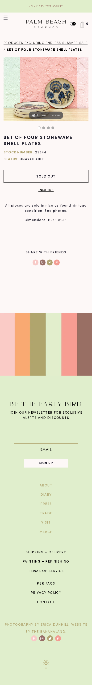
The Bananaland (49, 632)
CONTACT (46, 602)
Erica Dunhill (55, 625)
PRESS (46, 504)
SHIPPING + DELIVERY (46, 552)
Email (46, 449)
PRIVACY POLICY (46, 593)
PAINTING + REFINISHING (46, 562)
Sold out (45, 176)
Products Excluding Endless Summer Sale (46, 43)
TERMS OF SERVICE (46, 571)
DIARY (46, 495)
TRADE (46, 513)
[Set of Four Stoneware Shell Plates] (39, 127)
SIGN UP (46, 463)
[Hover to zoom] (46, 89)
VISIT (46, 523)
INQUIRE (46, 190)
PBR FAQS (46, 583)
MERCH (46, 532)
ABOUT (46, 485)
